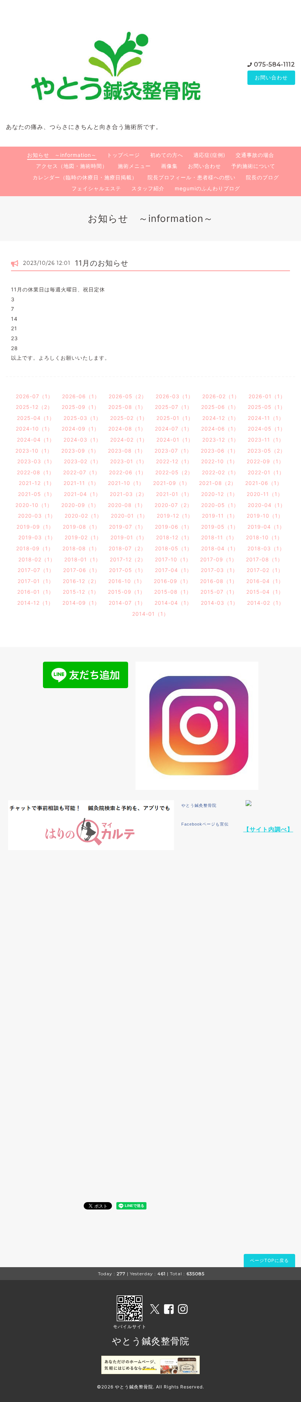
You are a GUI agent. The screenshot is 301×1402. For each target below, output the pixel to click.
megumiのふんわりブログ (207, 188)
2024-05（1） (267, 428)
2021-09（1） (171, 483)
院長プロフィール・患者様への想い (192, 177)
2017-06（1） (81, 570)
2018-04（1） (220, 548)
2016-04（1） (265, 581)
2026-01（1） (267, 396)
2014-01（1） (150, 614)
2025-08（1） (127, 407)
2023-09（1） (80, 450)
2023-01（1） (128, 461)
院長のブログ (262, 177)
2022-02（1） (220, 472)
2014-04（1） (173, 603)
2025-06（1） (220, 407)
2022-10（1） (219, 461)
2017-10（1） (173, 559)
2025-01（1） (174, 418)
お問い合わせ (271, 77)
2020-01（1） (129, 516)
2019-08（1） (81, 527)
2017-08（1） (264, 559)
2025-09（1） (80, 407)
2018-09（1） (35, 548)
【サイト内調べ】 (268, 829)
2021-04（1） (82, 494)
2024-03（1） (82, 439)
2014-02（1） (265, 603)
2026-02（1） (221, 396)
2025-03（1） (82, 418)
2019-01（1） (128, 537)
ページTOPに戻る (269, 1260)
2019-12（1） (175, 516)
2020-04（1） (267, 505)
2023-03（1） (36, 461)
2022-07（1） (81, 472)
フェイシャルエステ (96, 188)
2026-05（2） (128, 396)
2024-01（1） (174, 439)
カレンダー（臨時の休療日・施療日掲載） (85, 177)
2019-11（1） (220, 516)
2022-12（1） (174, 461)
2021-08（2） (217, 483)
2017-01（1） (36, 581)
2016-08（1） (218, 581)
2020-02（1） (83, 516)
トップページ (123, 155)
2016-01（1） (35, 592)
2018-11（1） (219, 537)
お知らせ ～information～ (62, 155)
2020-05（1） (220, 505)
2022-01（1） (266, 472)
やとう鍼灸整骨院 (199, 805)
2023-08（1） (127, 450)
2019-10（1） (265, 516)
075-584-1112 (274, 64)
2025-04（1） (36, 418)
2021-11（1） (81, 483)
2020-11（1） (265, 494)
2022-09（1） (265, 461)
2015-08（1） (173, 592)
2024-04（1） (36, 439)
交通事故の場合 (255, 155)
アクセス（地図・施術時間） (72, 166)
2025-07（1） (173, 407)
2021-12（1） (37, 483)
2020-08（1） (127, 505)
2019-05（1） (220, 527)
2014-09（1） (81, 603)
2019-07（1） (127, 527)
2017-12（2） (128, 559)
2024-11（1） (266, 418)
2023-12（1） (220, 439)
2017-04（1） (173, 570)
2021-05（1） (36, 494)
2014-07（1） (127, 603)
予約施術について (253, 166)
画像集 (169, 166)
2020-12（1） (219, 494)
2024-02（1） (129, 439)
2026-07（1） (34, 396)
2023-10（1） (33, 450)
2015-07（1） (218, 592)
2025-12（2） (34, 407)
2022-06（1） (127, 472)
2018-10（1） (264, 537)
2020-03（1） (37, 516)
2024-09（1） (80, 428)
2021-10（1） (126, 483)
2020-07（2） (173, 505)
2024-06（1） (220, 428)
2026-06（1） (81, 396)
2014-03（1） (219, 603)
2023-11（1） (266, 439)
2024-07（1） (173, 428)
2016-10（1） (126, 581)
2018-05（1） (173, 548)
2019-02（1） (83, 537)
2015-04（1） (265, 592)
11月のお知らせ (101, 263)
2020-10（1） (33, 505)
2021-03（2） (128, 494)
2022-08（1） (35, 472)
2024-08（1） (127, 428)
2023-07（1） (173, 450)
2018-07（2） (127, 548)
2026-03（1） (174, 396)
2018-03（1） (266, 548)
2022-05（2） (174, 472)
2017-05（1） (127, 570)
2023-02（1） (82, 461)
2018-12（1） (174, 537)
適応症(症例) (209, 155)
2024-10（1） (34, 428)
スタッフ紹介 (147, 188)
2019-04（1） (266, 527)
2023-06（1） (220, 450)
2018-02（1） (36, 559)
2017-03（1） (219, 570)
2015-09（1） (126, 592)
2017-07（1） (36, 570)
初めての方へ (166, 155)
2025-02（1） (129, 418)
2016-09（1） (172, 581)
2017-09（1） (218, 559)
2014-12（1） (35, 603)
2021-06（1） (263, 483)
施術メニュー (134, 166)
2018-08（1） (81, 548)
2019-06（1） (173, 527)
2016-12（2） (81, 581)
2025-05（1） (267, 407)
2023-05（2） (266, 450)
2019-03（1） (37, 537)
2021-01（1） (174, 494)
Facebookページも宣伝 (205, 824)
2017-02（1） (265, 570)
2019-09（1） (35, 527)
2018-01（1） (82, 559)
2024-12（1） (220, 418)
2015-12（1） (81, 592)
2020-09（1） (80, 505)
